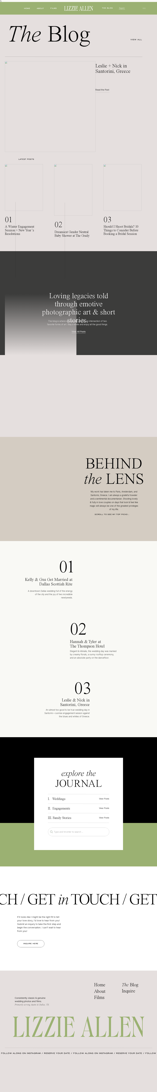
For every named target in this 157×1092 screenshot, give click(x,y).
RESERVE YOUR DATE (57, 1053)
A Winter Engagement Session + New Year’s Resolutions (19, 230)
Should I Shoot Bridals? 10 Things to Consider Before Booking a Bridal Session (121, 230)
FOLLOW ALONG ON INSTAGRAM (21, 1053)
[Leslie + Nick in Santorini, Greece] (50, 106)
